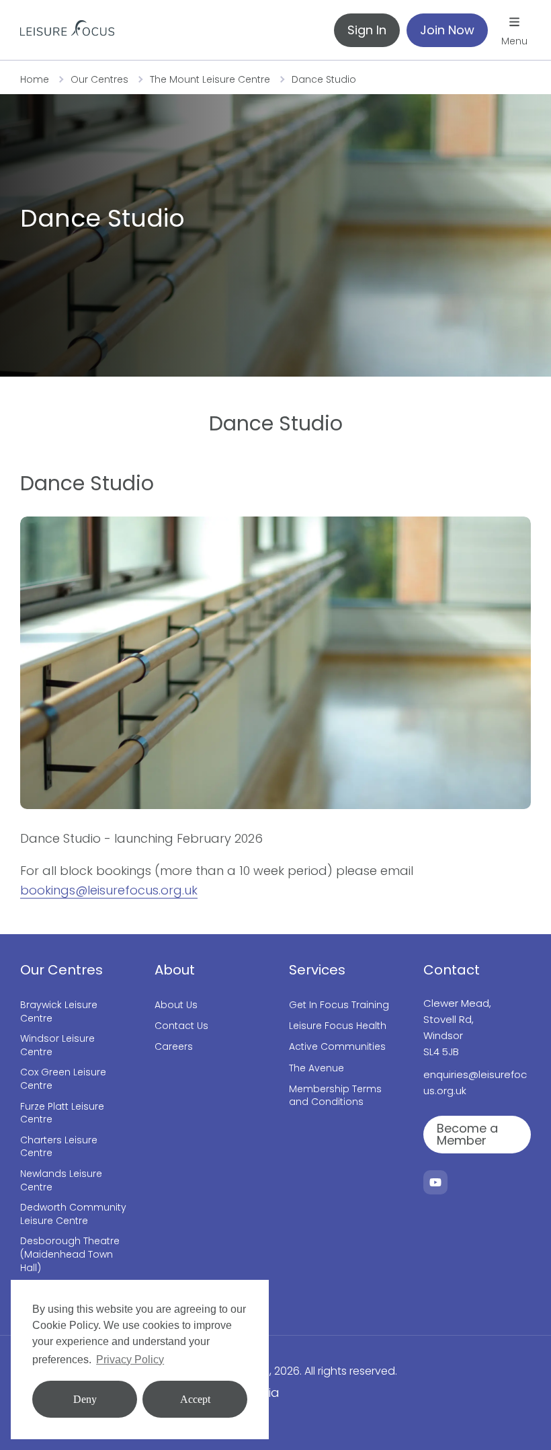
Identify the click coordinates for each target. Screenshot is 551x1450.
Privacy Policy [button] (130, 1359)
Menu (514, 41)
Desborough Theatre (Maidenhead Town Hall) (70, 1254)
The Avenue (316, 1068)
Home (34, 79)
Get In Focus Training (339, 1005)
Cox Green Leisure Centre (63, 1079)
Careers (174, 1046)
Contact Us (181, 1026)
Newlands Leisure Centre (61, 1181)
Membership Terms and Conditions (335, 1096)
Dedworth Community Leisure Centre (73, 1214)
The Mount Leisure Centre (210, 79)
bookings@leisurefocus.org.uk (109, 890)
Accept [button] (195, 1399)
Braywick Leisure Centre (58, 1012)
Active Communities (337, 1046)
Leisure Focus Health (337, 1026)
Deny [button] (85, 1399)
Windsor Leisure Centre (57, 1045)
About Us (176, 1005)
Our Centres (99, 79)
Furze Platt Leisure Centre (62, 1113)
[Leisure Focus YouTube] (435, 1182)
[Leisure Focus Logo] (67, 30)
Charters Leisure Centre (58, 1147)
